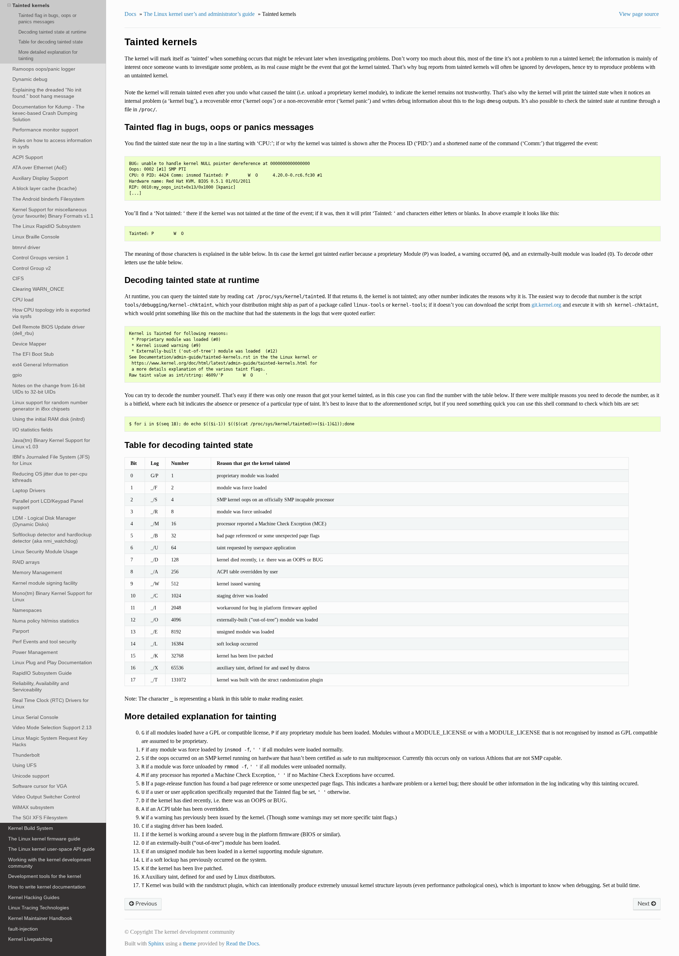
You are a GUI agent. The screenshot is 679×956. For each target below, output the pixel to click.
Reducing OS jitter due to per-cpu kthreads (49, 477)
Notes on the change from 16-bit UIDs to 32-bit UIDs (48, 389)
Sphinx (156, 943)
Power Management (35, 652)
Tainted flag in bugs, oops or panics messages (47, 18)
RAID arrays (26, 562)
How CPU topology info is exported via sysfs (51, 313)
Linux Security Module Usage (45, 551)
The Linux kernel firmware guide (44, 839)
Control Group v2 (31, 268)
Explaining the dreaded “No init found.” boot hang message (46, 93)
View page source (639, 14)
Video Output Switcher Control (46, 796)
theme (189, 943)
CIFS (18, 278)
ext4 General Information (40, 364)
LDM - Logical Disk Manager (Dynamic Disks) (44, 521)
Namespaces (27, 610)
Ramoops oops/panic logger (43, 69)
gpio (17, 375)
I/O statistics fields (32, 429)
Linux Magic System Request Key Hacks (49, 741)
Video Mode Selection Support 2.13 (52, 727)
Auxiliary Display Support (40, 178)
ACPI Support (27, 157)
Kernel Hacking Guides (33, 897)
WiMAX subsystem (33, 807)
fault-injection (23, 929)
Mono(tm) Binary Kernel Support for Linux (52, 596)
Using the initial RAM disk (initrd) (48, 419)
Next (644, 904)
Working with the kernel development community (49, 863)
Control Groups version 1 (40, 257)
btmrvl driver (26, 247)
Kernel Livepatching (30, 939)
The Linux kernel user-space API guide (51, 849)
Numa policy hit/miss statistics (45, 621)
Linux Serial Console (35, 717)
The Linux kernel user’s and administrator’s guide (199, 14)
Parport (20, 631)
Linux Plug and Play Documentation (52, 662)
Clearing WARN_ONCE (38, 289)
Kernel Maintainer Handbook (40, 918)
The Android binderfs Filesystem (48, 199)
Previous (145, 904)
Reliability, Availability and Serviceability (40, 686)
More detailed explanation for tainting (47, 55)
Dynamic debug (29, 79)
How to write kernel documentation (47, 887)
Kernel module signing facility (44, 583)
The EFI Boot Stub (33, 354)
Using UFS (24, 765)
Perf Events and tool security (44, 641)
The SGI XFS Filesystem (40, 817)
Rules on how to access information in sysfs (52, 143)
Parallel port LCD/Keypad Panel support (47, 504)
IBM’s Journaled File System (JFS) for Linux (51, 460)
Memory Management (37, 572)
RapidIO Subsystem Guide (42, 673)
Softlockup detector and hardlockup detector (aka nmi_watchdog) (52, 538)
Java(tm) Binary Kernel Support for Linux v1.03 (51, 443)
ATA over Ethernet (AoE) (39, 167)
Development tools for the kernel (44, 876)
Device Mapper (29, 344)
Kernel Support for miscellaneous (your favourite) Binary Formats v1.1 (52, 213)
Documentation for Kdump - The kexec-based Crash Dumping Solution (48, 113)
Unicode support (30, 776)
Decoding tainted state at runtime (52, 32)
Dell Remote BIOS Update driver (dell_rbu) (48, 330)
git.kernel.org (546, 305)
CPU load (23, 299)
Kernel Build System (30, 828)
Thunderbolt (26, 755)
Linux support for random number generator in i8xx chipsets (50, 406)
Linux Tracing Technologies (38, 907)
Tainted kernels (31, 5)
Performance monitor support (45, 129)
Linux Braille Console (35, 237)
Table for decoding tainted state (50, 42)
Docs (130, 14)
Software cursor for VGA (39, 786)
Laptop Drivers (28, 490)
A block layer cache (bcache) (44, 188)
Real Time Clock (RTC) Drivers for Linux (50, 703)
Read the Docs (242, 943)
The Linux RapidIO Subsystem (46, 226)
